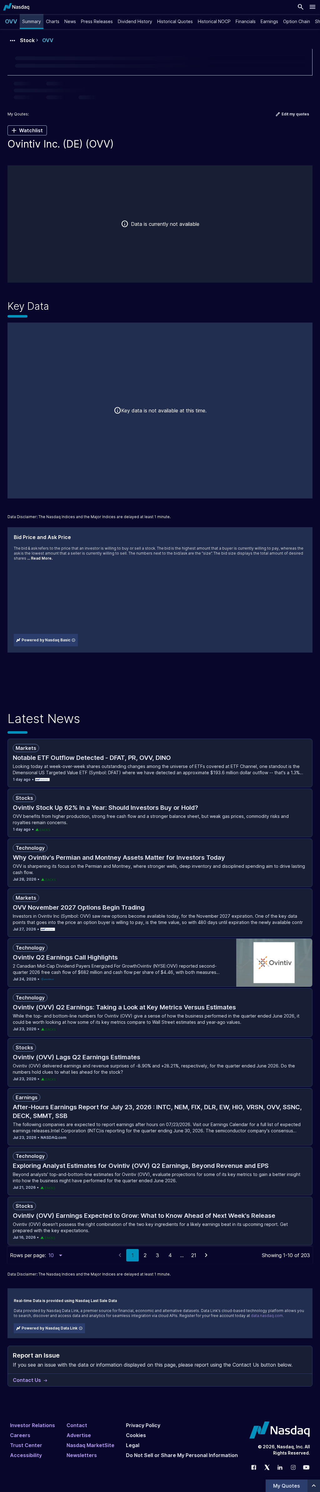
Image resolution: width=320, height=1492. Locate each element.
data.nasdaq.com (267, 1315)
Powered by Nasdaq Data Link (50, 1328)
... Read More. (39, 558)
